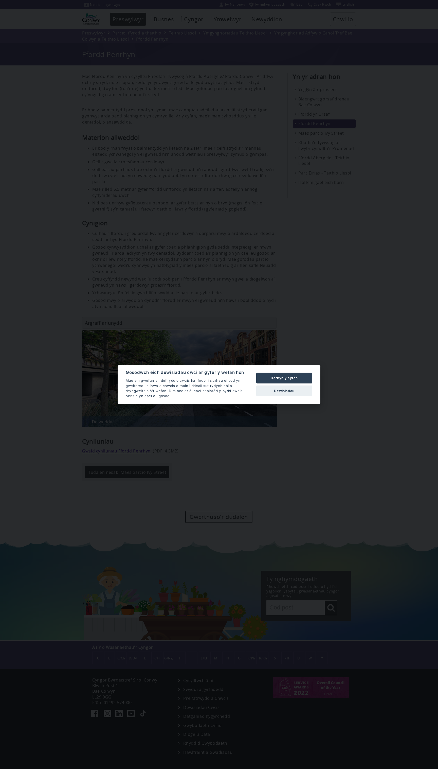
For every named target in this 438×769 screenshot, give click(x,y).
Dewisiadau (284, 391)
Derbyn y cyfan (284, 378)
